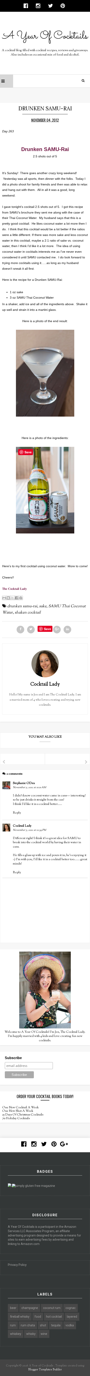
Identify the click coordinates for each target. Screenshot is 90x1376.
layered (72, 1316)
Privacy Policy (17, 1265)
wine (44, 1334)
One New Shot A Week (17, 1111)
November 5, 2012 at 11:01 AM (29, 787)
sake (42, 606)
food (38, 1316)
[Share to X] (12, 598)
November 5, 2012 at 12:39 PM (29, 830)
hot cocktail (54, 1316)
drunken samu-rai (22, 606)
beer (13, 1308)
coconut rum (52, 1308)
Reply (17, 813)
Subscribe (13, 1058)
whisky (31, 1334)
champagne (29, 1308)
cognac (71, 1308)
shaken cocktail (28, 613)
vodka (70, 1325)
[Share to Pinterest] (21, 598)
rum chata (28, 1325)
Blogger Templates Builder (45, 1370)
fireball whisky (19, 1316)
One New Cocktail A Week (20, 1107)
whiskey (15, 1334)
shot (43, 1325)
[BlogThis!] (8, 598)
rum (13, 1325)
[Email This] (4, 598)
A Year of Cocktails (40, 1366)
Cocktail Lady (22, 826)
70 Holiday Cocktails (16, 1118)
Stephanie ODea (24, 783)
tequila (56, 1325)
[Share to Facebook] (16, 598)
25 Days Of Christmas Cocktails (22, 1115)
